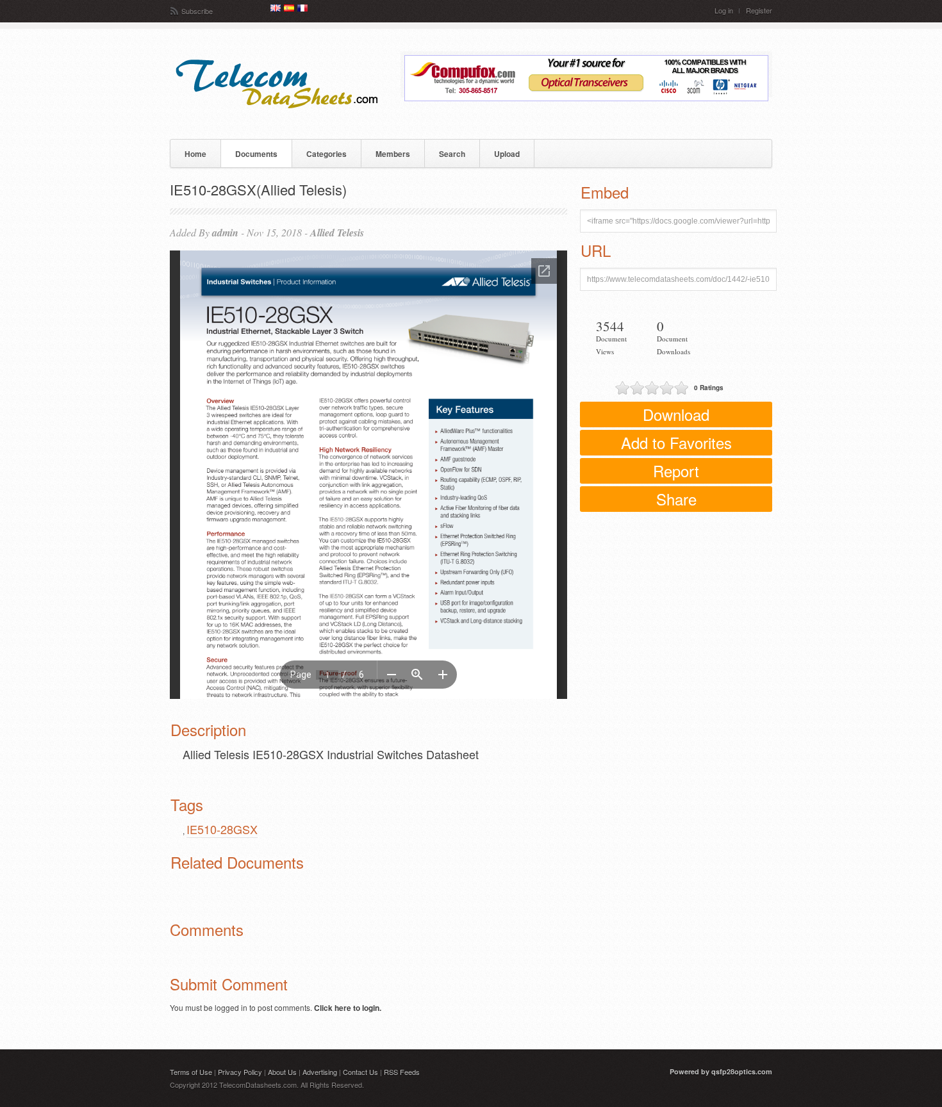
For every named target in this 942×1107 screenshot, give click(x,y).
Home (195, 154)
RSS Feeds (402, 1072)
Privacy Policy (240, 1072)
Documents (256, 154)
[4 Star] (666, 388)
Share (676, 499)
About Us (282, 1072)
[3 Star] (652, 388)
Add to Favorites (676, 442)
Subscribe (197, 11)
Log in (724, 10)
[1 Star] (622, 388)
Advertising (319, 1072)
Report (676, 470)
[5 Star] (681, 388)
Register (759, 10)
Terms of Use (191, 1072)
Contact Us (360, 1072)
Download (676, 414)
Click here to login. (347, 1007)
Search (452, 154)
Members (393, 154)
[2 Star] (637, 388)
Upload (507, 154)
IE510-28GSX (222, 829)
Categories (326, 154)
